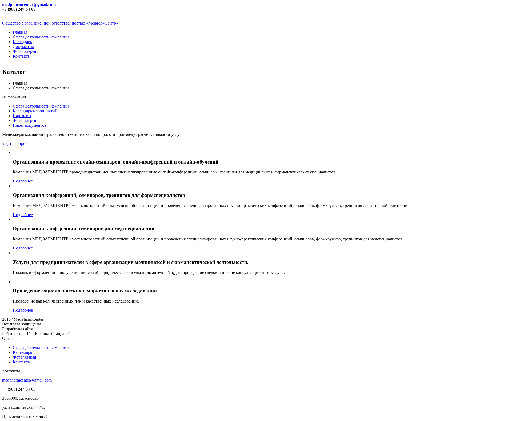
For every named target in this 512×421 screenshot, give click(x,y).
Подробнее (23, 181)
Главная (20, 32)
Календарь (22, 41)
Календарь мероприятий (35, 111)
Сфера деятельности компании (41, 37)
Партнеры (22, 115)
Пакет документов (29, 125)
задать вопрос (14, 143)
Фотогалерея (24, 51)
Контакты (22, 56)
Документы (23, 46)
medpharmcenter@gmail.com (29, 4)
